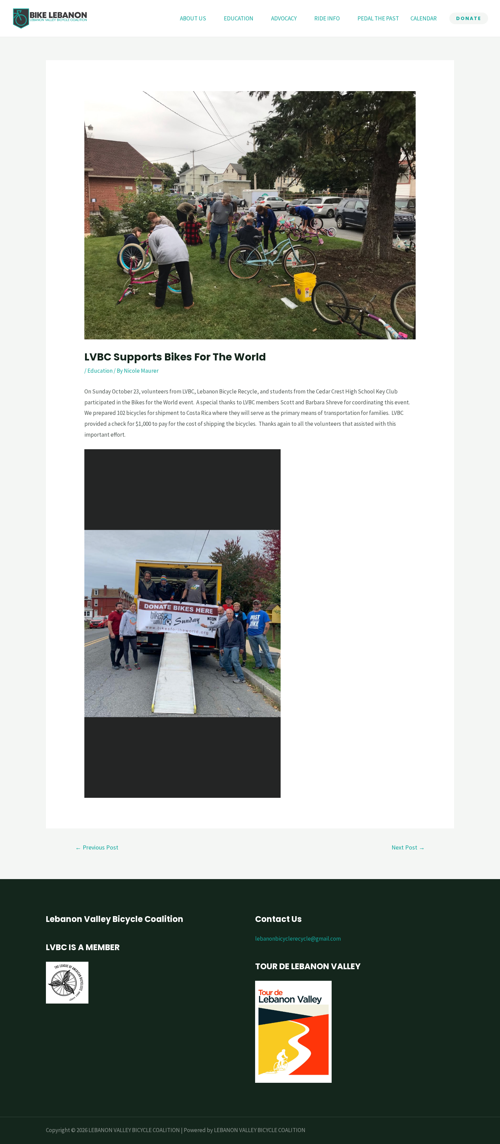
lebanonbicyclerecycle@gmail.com (298, 938)
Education (100, 370)
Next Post (408, 847)
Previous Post (96, 847)
